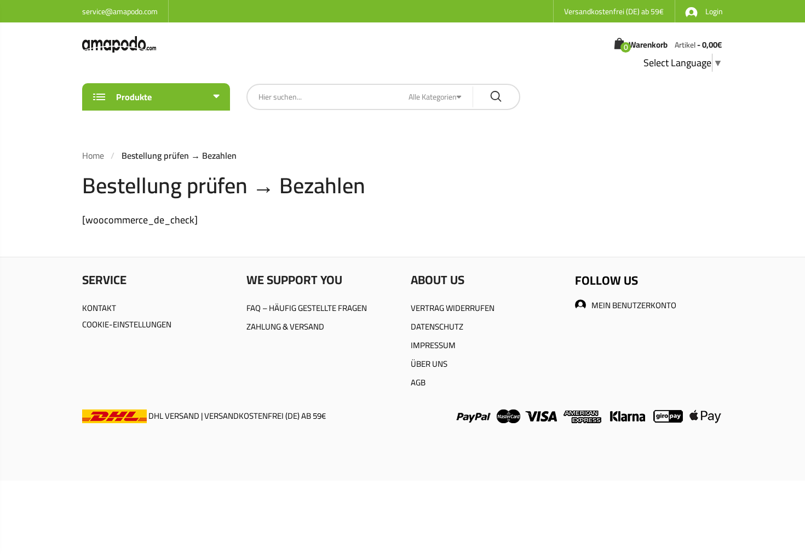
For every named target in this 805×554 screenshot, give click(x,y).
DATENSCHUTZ (437, 326)
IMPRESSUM (433, 345)
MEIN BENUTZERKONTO (633, 305)
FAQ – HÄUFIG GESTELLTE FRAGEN (306, 308)
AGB (418, 382)
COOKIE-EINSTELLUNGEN (126, 324)
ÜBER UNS (429, 364)
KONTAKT (99, 308)
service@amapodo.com (120, 11)
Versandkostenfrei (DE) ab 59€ (614, 11)
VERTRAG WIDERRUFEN (453, 308)
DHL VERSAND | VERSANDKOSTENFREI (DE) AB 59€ (236, 416)
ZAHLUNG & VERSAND (285, 326)
